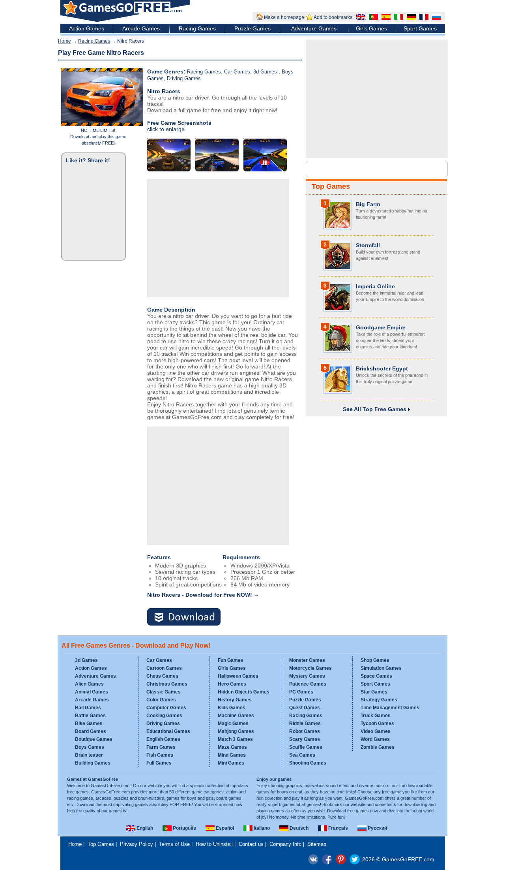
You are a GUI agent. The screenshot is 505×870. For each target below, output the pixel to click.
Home (64, 41)
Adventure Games (314, 28)
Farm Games (161, 747)
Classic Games (163, 692)
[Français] (422, 18)
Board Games (90, 731)
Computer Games (166, 707)
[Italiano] (397, 18)
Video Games (376, 731)
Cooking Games (164, 715)
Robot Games (304, 731)
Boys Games (89, 747)
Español (224, 828)
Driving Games (184, 78)
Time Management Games (390, 707)
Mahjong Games (236, 731)
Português (184, 828)
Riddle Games (305, 723)
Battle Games (90, 715)
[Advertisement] (218, 238)
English (144, 828)
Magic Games (233, 723)
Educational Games (168, 731)
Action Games (86, 28)
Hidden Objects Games (243, 692)
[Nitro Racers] (188, 617)
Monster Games (307, 660)
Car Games (237, 72)
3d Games (266, 72)
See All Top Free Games (375, 409)
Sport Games (420, 28)
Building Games (92, 763)
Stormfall (368, 245)
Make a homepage (284, 17)
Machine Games (236, 715)
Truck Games (376, 715)
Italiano (261, 828)
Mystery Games (307, 676)
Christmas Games (166, 684)
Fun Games (230, 660)
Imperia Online (375, 286)
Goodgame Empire (381, 327)
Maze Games (232, 747)
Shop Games (375, 660)
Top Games (331, 186)
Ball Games (88, 707)
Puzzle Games (252, 28)
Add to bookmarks (333, 17)
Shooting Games (307, 763)
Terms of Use (174, 844)
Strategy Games (379, 700)
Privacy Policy (136, 844)
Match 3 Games (235, 739)
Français (337, 828)
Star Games (374, 692)
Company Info (285, 844)
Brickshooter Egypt (382, 368)
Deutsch (298, 828)
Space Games (376, 676)
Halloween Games (238, 676)
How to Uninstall (214, 844)
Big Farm (368, 204)
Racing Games (197, 28)
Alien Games (89, 684)
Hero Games (232, 684)
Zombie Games (378, 747)
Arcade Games (141, 28)
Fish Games (159, 755)
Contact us (251, 844)
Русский (377, 828)
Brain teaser (89, 755)
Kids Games (231, 707)
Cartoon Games (164, 668)
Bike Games (89, 723)
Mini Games (231, 763)
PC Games (301, 692)
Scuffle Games (305, 747)
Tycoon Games (377, 723)
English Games (163, 739)
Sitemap (316, 844)
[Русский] (435, 18)
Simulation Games (381, 668)
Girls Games (371, 28)
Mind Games (232, 755)
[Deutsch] (410, 18)
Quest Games (304, 707)
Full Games (159, 763)
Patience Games (307, 684)
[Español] (385, 18)
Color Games (161, 700)
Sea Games (302, 755)
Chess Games (162, 676)
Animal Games (91, 692)
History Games (235, 700)
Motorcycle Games (310, 668)
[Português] (372, 18)
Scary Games (304, 739)
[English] (359, 18)
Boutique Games (93, 739)
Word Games (375, 739)
